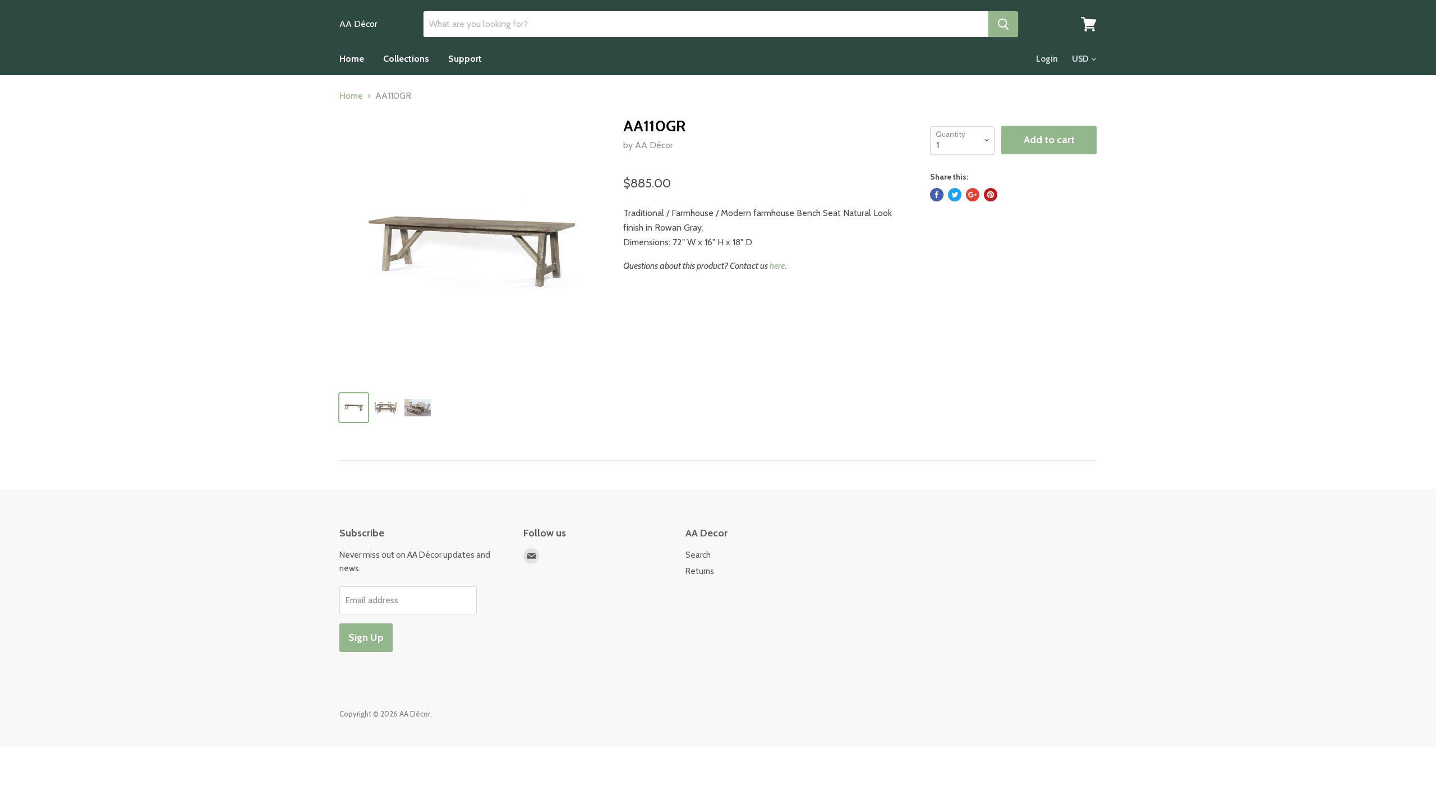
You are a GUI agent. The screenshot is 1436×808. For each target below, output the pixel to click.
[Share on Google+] (972, 194)
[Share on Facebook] (936, 194)
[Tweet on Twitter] (954, 194)
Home (351, 58)
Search (698, 555)
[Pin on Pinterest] (990, 194)
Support (465, 58)
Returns (699, 571)
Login (1047, 59)
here (777, 265)
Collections (406, 58)
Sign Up (366, 637)
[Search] (1003, 24)
